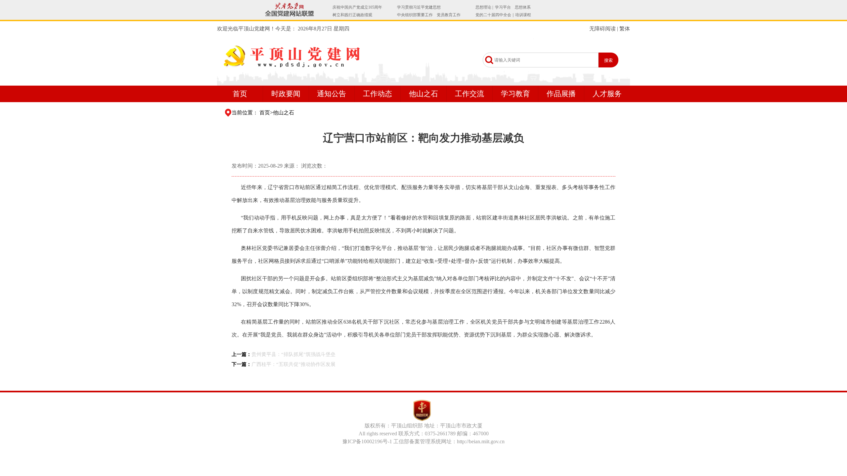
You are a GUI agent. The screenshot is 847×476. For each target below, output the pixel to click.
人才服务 (607, 94)
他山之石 (423, 94)
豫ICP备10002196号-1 (367, 441)
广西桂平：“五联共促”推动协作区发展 (293, 364)
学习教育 (515, 94)
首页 (240, 94)
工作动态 (377, 94)
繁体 (624, 28)
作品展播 (561, 94)
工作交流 (469, 94)
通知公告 (331, 94)
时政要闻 (285, 94)
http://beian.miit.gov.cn (481, 441)
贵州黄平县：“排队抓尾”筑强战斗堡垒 (293, 354)
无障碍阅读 (602, 28)
